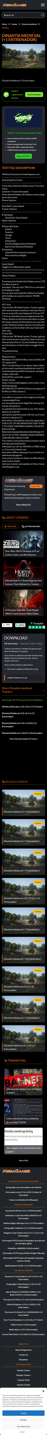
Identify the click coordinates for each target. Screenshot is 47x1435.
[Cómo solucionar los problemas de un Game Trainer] (23, 1111)
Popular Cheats (23, 1385)
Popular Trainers (23, 1375)
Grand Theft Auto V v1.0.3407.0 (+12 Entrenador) (23, 1334)
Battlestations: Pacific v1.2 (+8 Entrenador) (23, 1265)
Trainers (5, 28)
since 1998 (35, 486)
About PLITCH (23, 156)
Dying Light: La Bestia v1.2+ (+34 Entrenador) (23, 1228)
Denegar (23, 1420)
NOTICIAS (11, 526)
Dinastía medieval (29, 24)
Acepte (23, 1413)
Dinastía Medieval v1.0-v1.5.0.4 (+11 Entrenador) (19, 725)
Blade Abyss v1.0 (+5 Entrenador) (23, 1329)
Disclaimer (23, 1359)
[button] (43, 1390)
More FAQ (23, 1160)
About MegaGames (23, 1350)
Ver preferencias (23, 1426)
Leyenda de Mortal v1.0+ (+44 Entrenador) (23, 1210)
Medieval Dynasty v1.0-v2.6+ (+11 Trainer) (22, 706)
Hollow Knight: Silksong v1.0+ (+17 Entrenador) (23, 1223)
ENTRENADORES (32, 526)
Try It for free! (34, 94)
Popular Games (23, 1370)
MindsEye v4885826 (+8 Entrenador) (23, 1248)
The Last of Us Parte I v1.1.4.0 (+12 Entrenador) (23, 1299)
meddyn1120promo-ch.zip (17, 678)
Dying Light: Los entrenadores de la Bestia (23, 1187)
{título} (22, 1432)
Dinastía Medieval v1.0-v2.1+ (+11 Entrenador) (18, 715)
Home (4, 24)
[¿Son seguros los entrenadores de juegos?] (23, 1141)
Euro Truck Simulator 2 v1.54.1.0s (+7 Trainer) (23, 1320)
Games (14, 24)
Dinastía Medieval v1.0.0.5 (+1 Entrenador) (22, 733)
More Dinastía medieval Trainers (23, 739)
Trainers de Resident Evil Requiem (23, 1200)
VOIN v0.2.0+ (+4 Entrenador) (23, 1324)
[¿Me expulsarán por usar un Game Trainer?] (23, 1082)
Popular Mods (24, 1380)
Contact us (23, 1355)
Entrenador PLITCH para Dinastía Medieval (22, 700)
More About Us (23, 504)
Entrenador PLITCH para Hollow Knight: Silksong (23, 1253)
